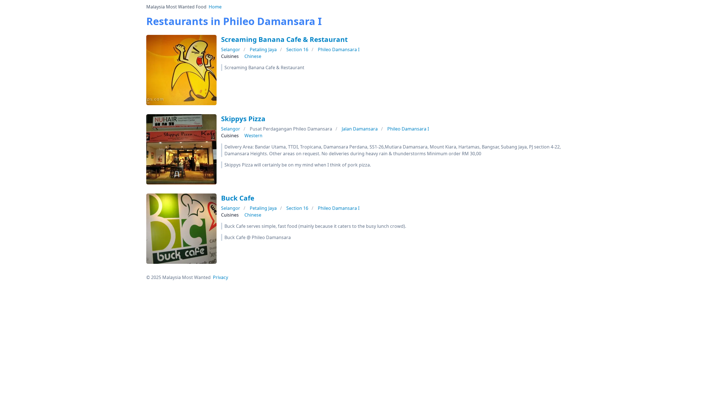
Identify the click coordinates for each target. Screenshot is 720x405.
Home (215, 7)
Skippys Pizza (243, 118)
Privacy (220, 277)
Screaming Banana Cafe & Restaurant (284, 39)
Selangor (230, 49)
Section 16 (297, 49)
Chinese (252, 56)
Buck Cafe (237, 197)
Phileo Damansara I (338, 49)
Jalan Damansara (360, 129)
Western (253, 135)
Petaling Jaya (263, 49)
